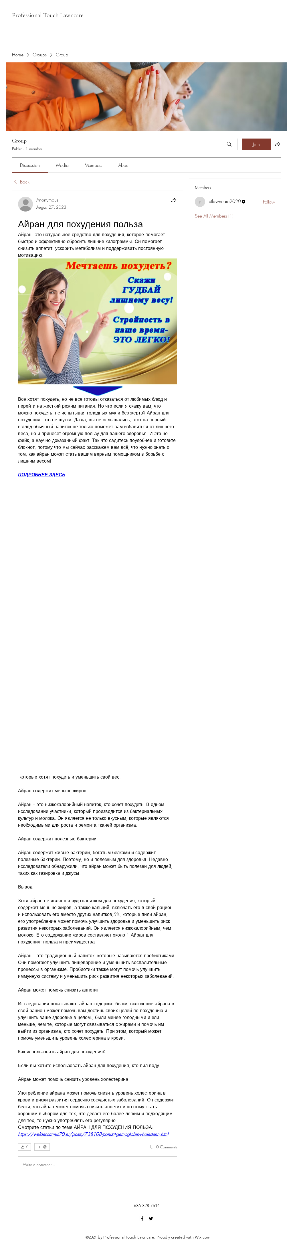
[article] (97, 686)
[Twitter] (151, 1218)
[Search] (229, 144)
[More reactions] (42, 1147)
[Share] (173, 200)
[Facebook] (142, 1218)
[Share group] (277, 144)
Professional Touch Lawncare (48, 15)
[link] (30, 165)
